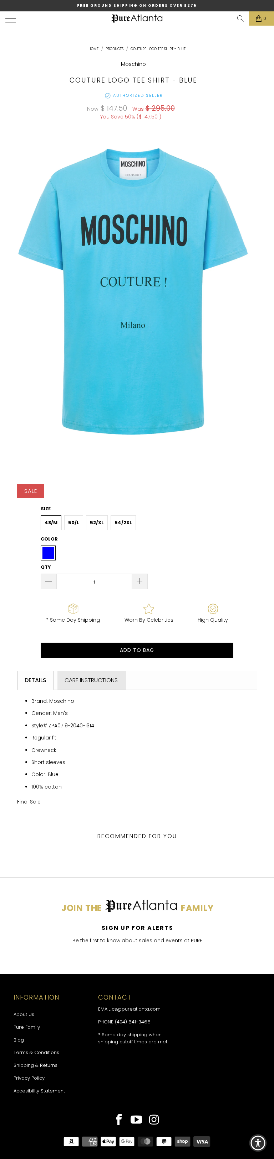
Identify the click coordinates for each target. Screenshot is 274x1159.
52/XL (97, 522)
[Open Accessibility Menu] (258, 1143)
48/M (51, 522)
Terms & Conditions (36, 1052)
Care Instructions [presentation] (92, 680)
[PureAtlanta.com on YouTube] (136, 1120)
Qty (46, 567)
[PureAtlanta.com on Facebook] (119, 1120)
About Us (24, 1014)
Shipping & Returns (35, 1065)
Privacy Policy (29, 1078)
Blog (19, 1040)
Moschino (133, 64)
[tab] (35, 680)
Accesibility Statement (39, 1090)
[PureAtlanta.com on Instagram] (154, 1120)
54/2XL (123, 522)
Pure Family (27, 1027)
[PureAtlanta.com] (137, 18)
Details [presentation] (35, 680)
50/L (73, 522)
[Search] (240, 18)
